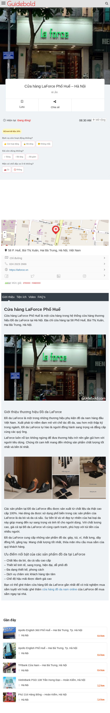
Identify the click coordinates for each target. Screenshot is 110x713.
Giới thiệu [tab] (8, 297)
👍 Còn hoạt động (11, 144)
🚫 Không (18, 170)
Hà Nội (25, 635)
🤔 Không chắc (44, 144)
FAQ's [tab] (41, 297)
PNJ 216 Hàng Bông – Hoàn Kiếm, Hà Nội (42, 694)
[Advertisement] (55, 200)
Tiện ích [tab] (21, 297)
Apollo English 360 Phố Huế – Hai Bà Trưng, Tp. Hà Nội (50, 630)
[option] (55, 45)
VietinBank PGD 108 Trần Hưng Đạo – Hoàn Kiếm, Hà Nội (51, 680)
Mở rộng (100, 119)
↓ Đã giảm (32, 157)
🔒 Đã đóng (28, 144)
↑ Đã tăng (19, 157)
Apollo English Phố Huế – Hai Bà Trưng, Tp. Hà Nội (47, 648)
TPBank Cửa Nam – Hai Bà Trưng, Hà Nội (42, 665)
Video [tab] (32, 297)
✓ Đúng (7, 157)
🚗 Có (6, 170)
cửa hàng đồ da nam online (59, 589)
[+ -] (55, 233)
